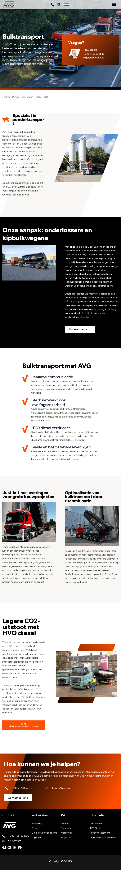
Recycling (36, 823)
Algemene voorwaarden (103, 837)
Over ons (65, 828)
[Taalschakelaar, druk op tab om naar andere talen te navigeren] (66, 4)
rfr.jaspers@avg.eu (93, 57)
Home (6, 96)
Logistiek (18, 96)
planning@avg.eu (60, 787)
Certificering (96, 823)
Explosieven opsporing (44, 832)
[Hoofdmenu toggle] (114, 4)
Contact (65, 823)
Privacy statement (100, 832)
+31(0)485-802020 (18, 835)
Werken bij (66, 832)
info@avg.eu (15, 840)
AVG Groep (96, 828)
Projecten (65, 837)
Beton (34, 828)
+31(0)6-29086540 (93, 53)
